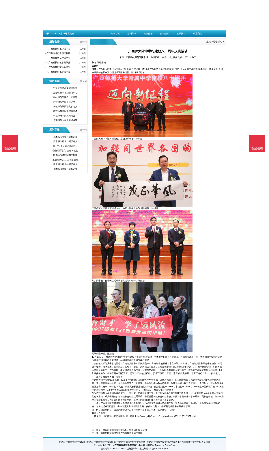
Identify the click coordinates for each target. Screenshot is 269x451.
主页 (208, 41)
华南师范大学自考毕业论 (65, 120)
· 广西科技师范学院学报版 (57, 53)
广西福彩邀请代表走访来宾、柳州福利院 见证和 (124, 430)
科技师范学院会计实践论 (65, 97)
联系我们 (197, 33)
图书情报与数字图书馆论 (65, 155)
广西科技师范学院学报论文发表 (162, 442)
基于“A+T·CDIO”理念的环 (65, 146)
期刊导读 (131, 33)
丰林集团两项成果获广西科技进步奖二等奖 (121, 433)
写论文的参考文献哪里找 (65, 88)
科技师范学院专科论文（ (65, 102)
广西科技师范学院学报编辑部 (101, 442)
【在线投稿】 (155, 57)
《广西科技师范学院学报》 (116, 416)
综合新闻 (217, 41)
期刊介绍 (148, 33)
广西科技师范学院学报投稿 (72, 442)
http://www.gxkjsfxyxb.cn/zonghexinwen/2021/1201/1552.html (165, 416)
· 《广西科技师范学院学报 (57, 49)
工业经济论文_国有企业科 (65, 159)
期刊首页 (115, 33)
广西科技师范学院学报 (137, 57)
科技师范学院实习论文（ (65, 115)
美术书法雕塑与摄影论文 (65, 137)
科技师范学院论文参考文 (65, 106)
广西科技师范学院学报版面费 (131, 442)
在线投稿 (181, 33)
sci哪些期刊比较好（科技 (65, 93)
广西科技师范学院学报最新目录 (194, 442)
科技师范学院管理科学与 (65, 111)
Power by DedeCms (165, 445)
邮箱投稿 (164, 33)
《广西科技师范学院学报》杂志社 (128, 445)
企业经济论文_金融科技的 (65, 150)
